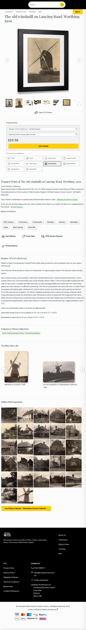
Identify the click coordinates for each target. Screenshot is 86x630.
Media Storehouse (49, 609)
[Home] (15, 4)
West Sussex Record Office (15, 333)
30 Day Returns (17, 207)
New (40, 12)
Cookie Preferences (11, 591)
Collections (9, 12)
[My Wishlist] (69, 4)
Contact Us (35, 563)
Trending (32, 12)
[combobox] (44, 4)
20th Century (8, 222)
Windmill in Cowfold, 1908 (15, 385)
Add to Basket (43, 146)
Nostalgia (74, 222)
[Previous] (7, 60)
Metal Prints (8, 586)
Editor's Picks (21, 12)
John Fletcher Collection (32, 333)
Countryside (37, 222)
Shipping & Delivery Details (67, 199)
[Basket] (74, 4)
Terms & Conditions (11, 582)
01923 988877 (39, 568)
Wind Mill (31, 227)
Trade (5, 227)
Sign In (77, 12)
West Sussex (18, 227)
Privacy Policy (8, 568)
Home (4, 333)
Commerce (23, 222)
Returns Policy (9, 573)
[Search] (62, 5)
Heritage (50, 222)
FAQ (5, 563)
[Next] (79, 60)
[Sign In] (80, 4)
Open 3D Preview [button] (45, 112)
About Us (62, 535)
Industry (62, 222)
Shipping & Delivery (10, 577)
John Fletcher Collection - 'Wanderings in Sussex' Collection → (26, 508)
